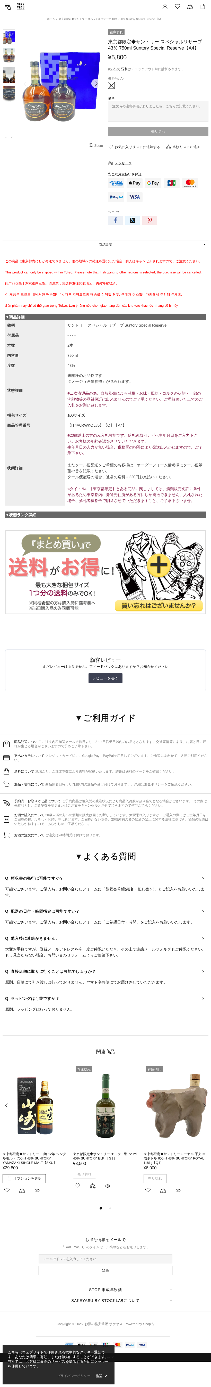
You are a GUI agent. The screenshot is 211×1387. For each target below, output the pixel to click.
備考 (111, 98)
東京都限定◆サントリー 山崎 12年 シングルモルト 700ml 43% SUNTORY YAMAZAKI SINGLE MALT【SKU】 (34, 1158)
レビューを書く (105, 678)
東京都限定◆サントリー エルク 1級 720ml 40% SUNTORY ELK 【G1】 (105, 1156)
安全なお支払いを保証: (125, 174)
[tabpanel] (35, 1134)
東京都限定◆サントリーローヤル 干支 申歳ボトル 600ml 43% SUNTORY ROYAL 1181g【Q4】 (175, 1158)
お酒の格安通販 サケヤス (20, 6)
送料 (124, 69)
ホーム (51, 19)
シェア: (113, 212)
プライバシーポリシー (74, 1376)
